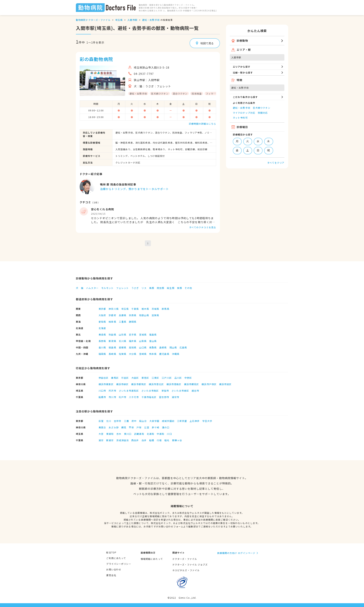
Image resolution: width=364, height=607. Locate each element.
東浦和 (110, 433)
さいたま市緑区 (180, 390)
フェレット (122, 287)
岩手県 (132, 334)
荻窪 (101, 420)
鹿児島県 (164, 353)
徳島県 (112, 347)
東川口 (127, 433)
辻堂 (146, 427)
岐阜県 (112, 321)
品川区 (178, 377)
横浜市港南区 (173, 384)
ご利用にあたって (116, 558)
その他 (188, 287)
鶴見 (123, 427)
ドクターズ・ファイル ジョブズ (190, 564)
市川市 (112, 397)
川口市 (102, 390)
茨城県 (155, 308)
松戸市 (122, 397)
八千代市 (134, 397)
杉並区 (125, 377)
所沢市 (112, 390)
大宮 (101, 433)
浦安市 (175, 397)
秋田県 (112, 334)
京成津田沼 (122, 440)
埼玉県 (119, 19)
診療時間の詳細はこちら (202, 123)
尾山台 (143, 420)
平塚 (131, 427)
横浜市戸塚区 (209, 384)
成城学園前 (168, 420)
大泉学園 (154, 420)
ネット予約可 (240, 117)
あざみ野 (113, 427)
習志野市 (164, 397)
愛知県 (102, 321)
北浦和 (150, 433)
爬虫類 (160, 287)
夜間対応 (263, 112)
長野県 (102, 341)
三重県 (122, 321)
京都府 (112, 315)
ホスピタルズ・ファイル (186, 570)
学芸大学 (207, 420)
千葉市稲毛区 (149, 397)
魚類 (179, 287)
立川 (108, 420)
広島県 (183, 347)
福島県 (153, 334)
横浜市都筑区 (138, 384)
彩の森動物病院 (96, 59)
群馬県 (165, 308)
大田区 (135, 377)
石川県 (122, 341)
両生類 (170, 287)
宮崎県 (143, 353)
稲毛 (166, 440)
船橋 (151, 440)
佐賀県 (122, 353)
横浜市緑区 (122, 384)
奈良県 (132, 315)
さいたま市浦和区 (129, 390)
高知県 (132, 347)
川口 (169, 433)
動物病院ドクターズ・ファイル (93, 19)
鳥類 (151, 287)
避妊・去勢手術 (151, 19)
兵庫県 (122, 315)
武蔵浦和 (139, 433)
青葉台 (102, 427)
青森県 (102, 334)
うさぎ (135, 287)
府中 (134, 420)
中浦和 (160, 433)
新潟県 (112, 341)
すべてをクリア (275, 162)
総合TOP (111, 552)
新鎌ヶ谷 (177, 440)
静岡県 (132, 321)
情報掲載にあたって (152, 558)
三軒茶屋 (182, 420)
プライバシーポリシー (118, 563)
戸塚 (138, 427)
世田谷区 (103, 377)
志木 (118, 433)
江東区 (155, 377)
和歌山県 (144, 315)
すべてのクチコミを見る (202, 227)
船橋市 (102, 397)
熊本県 (153, 353)
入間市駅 (132, 19)
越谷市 (195, 390)
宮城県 (143, 334)
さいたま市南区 (150, 390)
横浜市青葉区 (106, 384)
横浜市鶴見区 (191, 384)
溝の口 (165, 427)
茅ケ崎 (155, 427)
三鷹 (126, 420)
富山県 (153, 341)
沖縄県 (175, 353)
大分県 (132, 353)
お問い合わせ (113, 569)
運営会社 (111, 575)
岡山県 (173, 347)
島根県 (163, 347)
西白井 (135, 440)
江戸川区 (167, 377)
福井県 (132, 341)
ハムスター (92, 287)
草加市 (165, 390)
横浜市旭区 (225, 384)
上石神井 (194, 420)
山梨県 (143, 341)
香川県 (102, 347)
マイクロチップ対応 (244, 112)
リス (143, 287)
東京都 (102, 308)
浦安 (101, 440)
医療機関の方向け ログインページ (236, 553)
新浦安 (110, 440)
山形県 (122, 334)
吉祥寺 (117, 420)
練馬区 (114, 377)
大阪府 (102, 315)
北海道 (102, 328)
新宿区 (145, 377)
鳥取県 (153, 347)
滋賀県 (155, 315)
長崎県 (112, 353)
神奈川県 (113, 308)
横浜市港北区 (156, 384)
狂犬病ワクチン (261, 107)
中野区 (188, 377)
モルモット (107, 287)
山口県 (143, 347)
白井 (144, 440)
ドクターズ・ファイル (184, 558)
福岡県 (102, 353)
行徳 (159, 440)
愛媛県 (122, 347)
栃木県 (145, 308)
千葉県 (135, 308)
